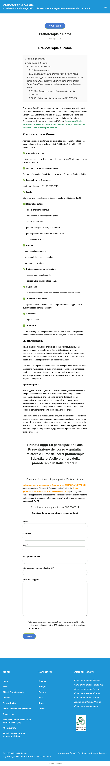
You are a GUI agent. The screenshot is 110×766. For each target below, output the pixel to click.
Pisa (40, 697)
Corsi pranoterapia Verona (86, 698)
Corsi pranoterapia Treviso (87, 689)
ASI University (9, 728)
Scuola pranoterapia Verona (87, 702)
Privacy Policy (9, 703)
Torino (41, 708)
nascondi (40, 59)
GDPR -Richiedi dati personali (17, 708)
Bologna (42, 686)
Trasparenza (8, 714)
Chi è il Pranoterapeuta (13, 692)
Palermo (42, 692)
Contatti (6, 697)
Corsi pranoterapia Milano (86, 706)
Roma (41, 703)
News (51, 26)
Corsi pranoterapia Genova (87, 680)
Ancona (42, 681)
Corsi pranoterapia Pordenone (88, 685)
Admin (93, 753)
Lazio (58, 26)
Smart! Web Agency (79, 753)
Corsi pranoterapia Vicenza (87, 693)
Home (5, 681)
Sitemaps (102, 753)
